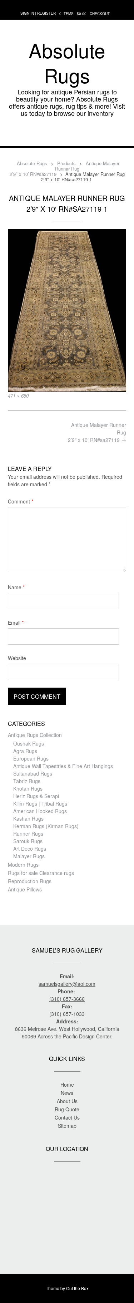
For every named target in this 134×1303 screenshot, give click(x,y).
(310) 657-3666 (67, 998)
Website (17, 658)
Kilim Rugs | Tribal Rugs (40, 803)
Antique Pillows (25, 889)
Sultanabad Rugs (32, 773)
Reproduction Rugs (29, 881)
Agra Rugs (25, 750)
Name (16, 587)
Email (16, 622)
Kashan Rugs (28, 818)
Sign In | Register (38, 13)
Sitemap (67, 1125)
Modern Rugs (23, 864)
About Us (67, 1101)
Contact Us (67, 1117)
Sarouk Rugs (28, 841)
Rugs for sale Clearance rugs (41, 872)
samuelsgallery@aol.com (67, 983)
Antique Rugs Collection (35, 734)
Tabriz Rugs (26, 781)
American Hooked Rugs (40, 811)
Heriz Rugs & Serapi (36, 796)
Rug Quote (67, 1109)
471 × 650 (18, 395)
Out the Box (77, 1288)
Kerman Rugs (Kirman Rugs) (46, 826)
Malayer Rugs (29, 856)
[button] (67, 135)
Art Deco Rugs (29, 848)
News (67, 1092)
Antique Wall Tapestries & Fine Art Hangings (63, 765)
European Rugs (31, 758)
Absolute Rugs (67, 63)
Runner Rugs (28, 833)
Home (67, 1084)
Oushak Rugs (28, 743)
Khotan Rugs (28, 788)
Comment (20, 501)
